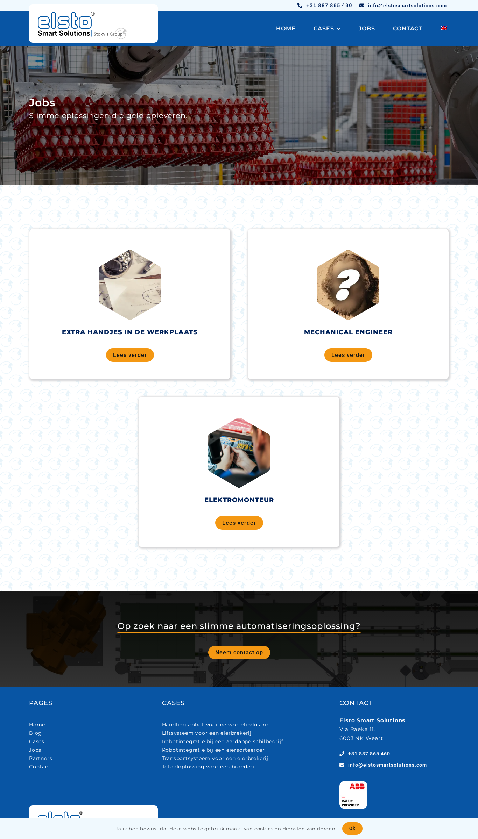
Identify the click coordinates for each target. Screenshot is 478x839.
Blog (35, 733)
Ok (352, 828)
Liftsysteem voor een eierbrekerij (207, 733)
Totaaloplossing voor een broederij (209, 766)
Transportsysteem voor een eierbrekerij (215, 758)
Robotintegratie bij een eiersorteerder (213, 750)
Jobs (35, 750)
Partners (40, 758)
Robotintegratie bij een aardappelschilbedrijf (222, 741)
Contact (40, 766)
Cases (36, 741)
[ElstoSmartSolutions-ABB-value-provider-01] (353, 783)
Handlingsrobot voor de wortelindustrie (216, 725)
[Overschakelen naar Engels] (443, 28)
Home (37, 725)
